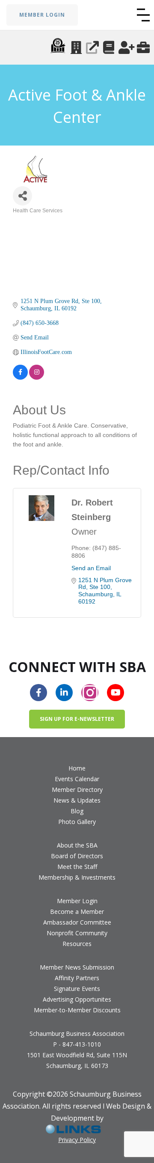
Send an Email (91, 568)
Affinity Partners (77, 978)
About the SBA (77, 845)
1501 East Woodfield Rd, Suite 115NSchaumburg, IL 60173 (77, 1060)
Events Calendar (77, 779)
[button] (143, 15)
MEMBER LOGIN (42, 14)
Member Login (77, 901)
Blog (77, 811)
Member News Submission (77, 967)
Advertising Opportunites (77, 999)
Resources (77, 944)
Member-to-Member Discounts (77, 1010)
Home (77, 768)
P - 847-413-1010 (77, 1044)
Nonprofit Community (77, 933)
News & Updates (77, 800)
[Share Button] (22, 195)
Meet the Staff (77, 867)
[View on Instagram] (36, 372)
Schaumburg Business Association (77, 1033)
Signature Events (77, 989)
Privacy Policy (77, 1140)
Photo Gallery (77, 822)
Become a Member (77, 911)
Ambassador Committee (77, 922)
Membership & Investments (77, 877)
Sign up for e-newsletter (77, 719)
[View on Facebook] (20, 372)
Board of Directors (77, 856)
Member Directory (77, 789)
